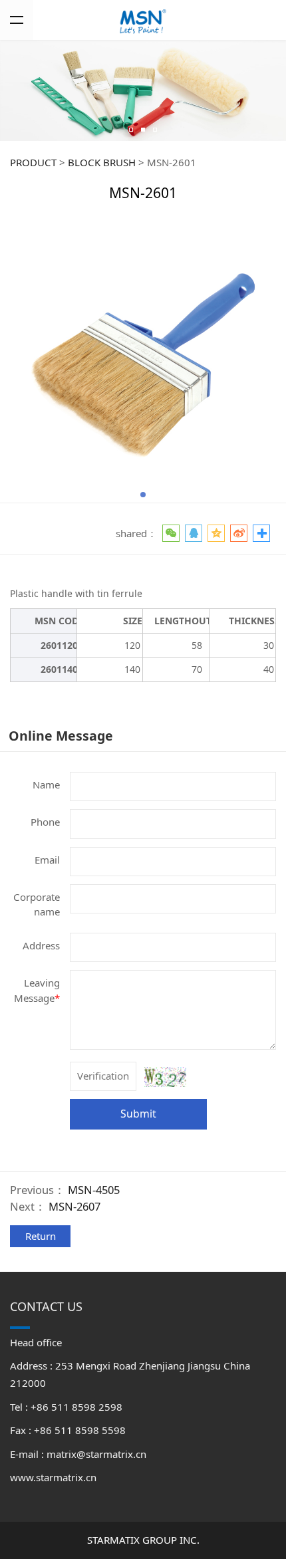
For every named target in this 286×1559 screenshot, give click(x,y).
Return (40, 1236)
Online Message (61, 736)
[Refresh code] (165, 1077)
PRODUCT (33, 162)
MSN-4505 (94, 1189)
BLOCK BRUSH (102, 162)
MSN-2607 (74, 1206)
